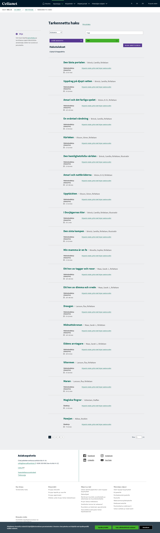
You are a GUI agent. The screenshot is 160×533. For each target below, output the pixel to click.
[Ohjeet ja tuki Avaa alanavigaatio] (89, 3)
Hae (88, 40)
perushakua (31, 38)
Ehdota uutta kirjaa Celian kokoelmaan (61, 498)
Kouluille (117, 498)
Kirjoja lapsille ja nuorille (57, 492)
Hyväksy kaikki (103, 527)
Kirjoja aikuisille (54, 490)
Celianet (17, 10)
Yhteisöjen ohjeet (98, 4)
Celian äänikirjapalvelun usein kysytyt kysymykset (94, 490)
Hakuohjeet (85, 494)
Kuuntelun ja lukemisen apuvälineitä (93, 507)
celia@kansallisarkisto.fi (27, 463)
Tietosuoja (22, 475)
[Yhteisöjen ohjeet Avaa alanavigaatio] (106, 3)
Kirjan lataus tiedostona (89, 501)
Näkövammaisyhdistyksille (123, 500)
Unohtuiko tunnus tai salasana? (92, 504)
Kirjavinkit (69, 4)
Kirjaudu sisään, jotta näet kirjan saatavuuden (96, 68)
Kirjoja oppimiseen (54, 495)
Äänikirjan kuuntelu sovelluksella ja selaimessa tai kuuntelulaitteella (93, 498)
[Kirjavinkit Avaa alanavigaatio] (74, 3)
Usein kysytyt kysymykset (122, 490)
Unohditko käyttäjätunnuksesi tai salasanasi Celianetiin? (27, 521)
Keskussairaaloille (120, 503)
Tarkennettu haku (22, 490)
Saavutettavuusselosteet (27, 472)
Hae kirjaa (56, 4)
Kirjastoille (117, 492)
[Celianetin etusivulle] (9, 4)
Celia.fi (20, 468)
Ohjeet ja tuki (82, 4)
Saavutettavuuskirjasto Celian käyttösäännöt (91, 510)
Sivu (133, 437)
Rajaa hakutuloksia (133, 45)
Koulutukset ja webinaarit (122, 506)
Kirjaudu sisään (152, 3)
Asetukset (146, 527)
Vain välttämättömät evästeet (125, 527)
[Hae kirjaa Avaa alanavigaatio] (62, 3)
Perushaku (86, 24)
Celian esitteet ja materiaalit (123, 509)
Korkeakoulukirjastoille (122, 495)
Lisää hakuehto (57, 40)
